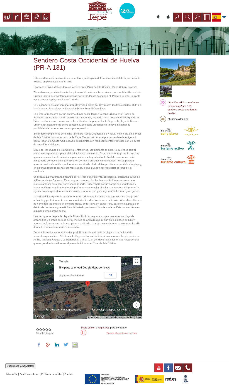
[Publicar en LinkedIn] (57, 344)
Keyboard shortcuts (96, 317)
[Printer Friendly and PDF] (75, 344)
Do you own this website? (71, 275)
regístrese (103, 327)
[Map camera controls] (136, 305)
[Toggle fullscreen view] (136, 261)
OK (110, 275)
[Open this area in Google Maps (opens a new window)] (40, 316)
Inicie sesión (88, 327)
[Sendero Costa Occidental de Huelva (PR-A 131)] (178, 71)
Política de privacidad (51, 374)
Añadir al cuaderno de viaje (122, 333)
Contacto (68, 374)
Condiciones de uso (29, 374)
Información (12, 374)
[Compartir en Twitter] (66, 344)
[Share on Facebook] (39, 344)
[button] (87, 284)
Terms (138, 317)
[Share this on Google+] (48, 344)
